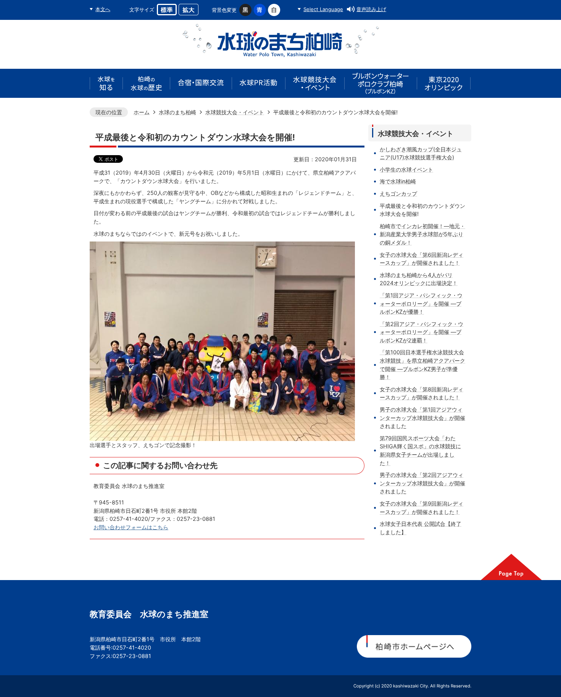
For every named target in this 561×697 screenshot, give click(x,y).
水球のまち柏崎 (177, 112)
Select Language (323, 9)
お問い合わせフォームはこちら (131, 527)
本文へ (102, 9)
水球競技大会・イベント (234, 112)
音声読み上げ (371, 9)
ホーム (142, 112)
